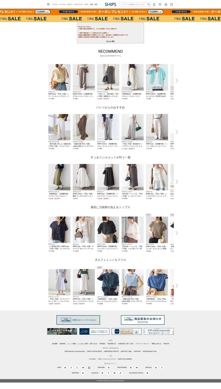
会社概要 (54, 343)
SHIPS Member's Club (149, 351)
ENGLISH (166, 343)
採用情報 (62, 343)
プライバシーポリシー (143, 343)
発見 (96, 4)
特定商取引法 (112, 343)
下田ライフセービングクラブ (107, 359)
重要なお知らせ (156, 343)
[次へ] (176, 80)
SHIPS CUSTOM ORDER (94, 351)
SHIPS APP (137, 351)
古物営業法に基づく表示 (125, 343)
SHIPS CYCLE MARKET (125, 359)
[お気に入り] (160, 4)
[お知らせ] (154, 4)
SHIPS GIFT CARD (126, 351)
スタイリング (78, 4)
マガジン (69, 4)
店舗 (91, 4)
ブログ (86, 4)
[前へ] (45, 80)
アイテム (55, 4)
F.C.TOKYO (92, 359)
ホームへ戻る (110, 41)
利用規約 (102, 343)
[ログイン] (165, 4)
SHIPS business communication (75, 351)
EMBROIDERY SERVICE (111, 351)
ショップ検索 (72, 343)
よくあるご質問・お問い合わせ (87, 343)
